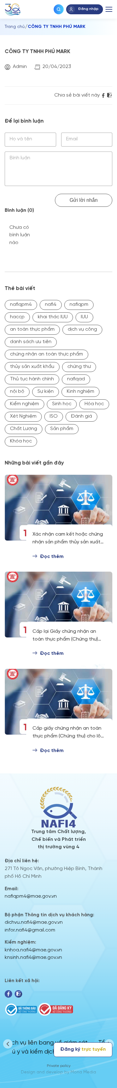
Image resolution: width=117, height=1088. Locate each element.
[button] (7, 1044)
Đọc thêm (52, 556)
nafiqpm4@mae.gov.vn (31, 896)
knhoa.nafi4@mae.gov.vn (33, 950)
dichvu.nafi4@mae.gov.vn (34, 922)
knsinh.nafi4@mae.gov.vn (33, 957)
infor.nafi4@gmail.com (30, 930)
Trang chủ (15, 27)
